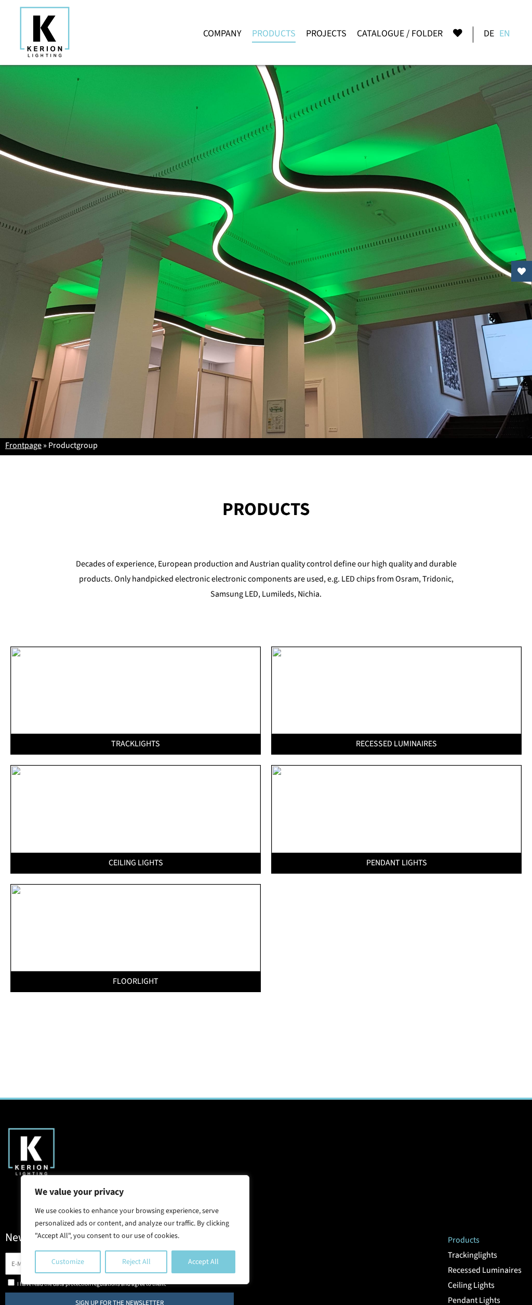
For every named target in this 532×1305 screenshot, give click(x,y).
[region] (135, 1229)
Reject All (136, 1262)
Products (274, 33)
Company (222, 33)
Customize (67, 1262)
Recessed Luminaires (485, 1270)
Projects (326, 33)
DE (489, 33)
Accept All (203, 1262)
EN (504, 33)
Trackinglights (472, 1255)
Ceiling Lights (471, 1285)
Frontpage (23, 445)
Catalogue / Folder (400, 33)
